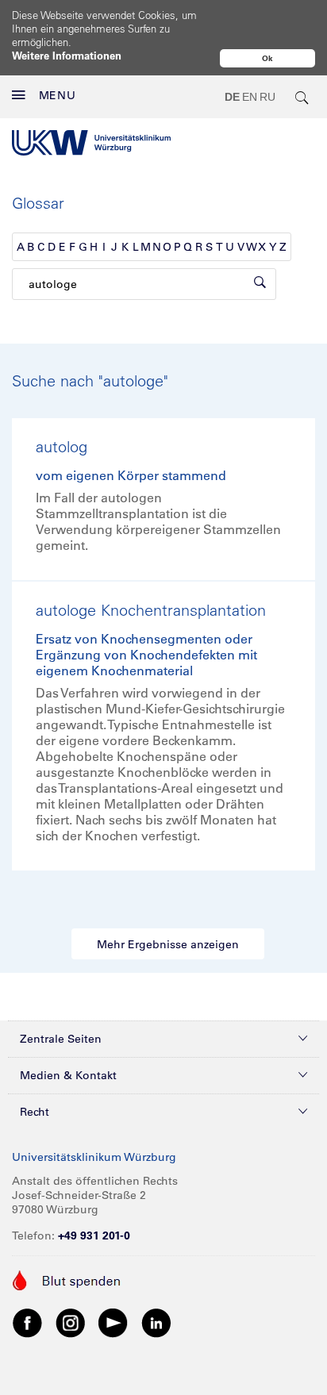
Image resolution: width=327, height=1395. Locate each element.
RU (267, 96)
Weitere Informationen (66, 55)
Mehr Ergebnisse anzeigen (168, 944)
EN (249, 96)
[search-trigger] (302, 96)
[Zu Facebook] (28, 1322)
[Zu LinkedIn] (156, 1322)
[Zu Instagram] (71, 1322)
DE (232, 96)
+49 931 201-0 (94, 1235)
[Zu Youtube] (113, 1322)
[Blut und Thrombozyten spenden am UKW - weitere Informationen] (67, 1279)
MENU (57, 95)
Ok (267, 58)
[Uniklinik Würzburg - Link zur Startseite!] (91, 143)
